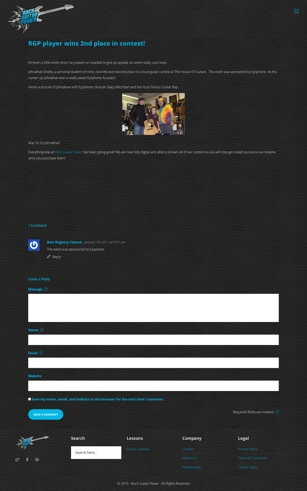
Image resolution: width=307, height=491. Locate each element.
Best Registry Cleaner (64, 242)
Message (35, 289)
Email (33, 353)
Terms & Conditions (252, 458)
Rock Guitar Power (68, 152)
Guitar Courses (138, 449)
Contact (188, 449)
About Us (189, 458)
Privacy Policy (248, 449)
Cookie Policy (248, 467)
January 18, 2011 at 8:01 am (105, 242)
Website (34, 376)
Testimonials (191, 467)
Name (33, 330)
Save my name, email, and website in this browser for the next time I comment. (98, 399)
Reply (56, 256)
